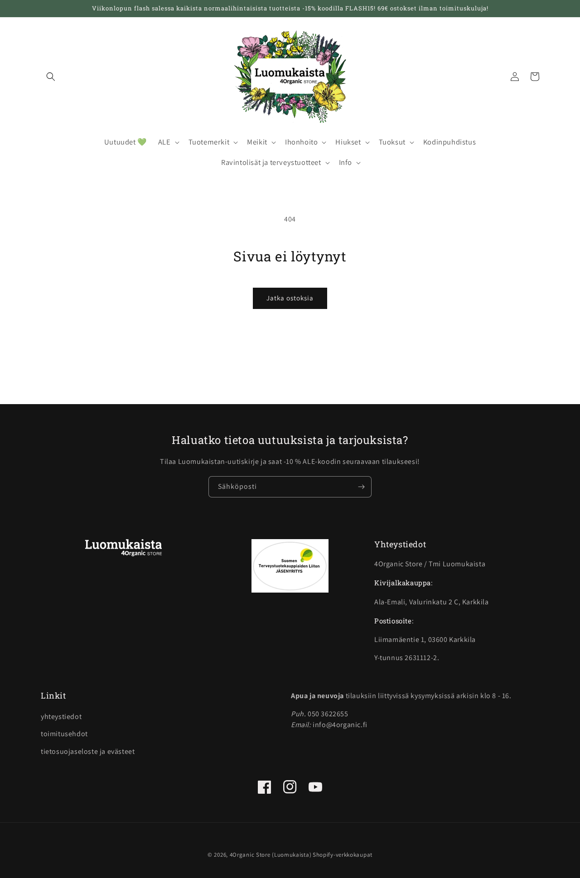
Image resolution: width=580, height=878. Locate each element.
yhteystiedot (61, 716)
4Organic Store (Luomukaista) (271, 855)
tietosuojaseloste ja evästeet (88, 751)
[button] (51, 77)
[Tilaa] (361, 486)
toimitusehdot (64, 733)
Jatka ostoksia (290, 298)
